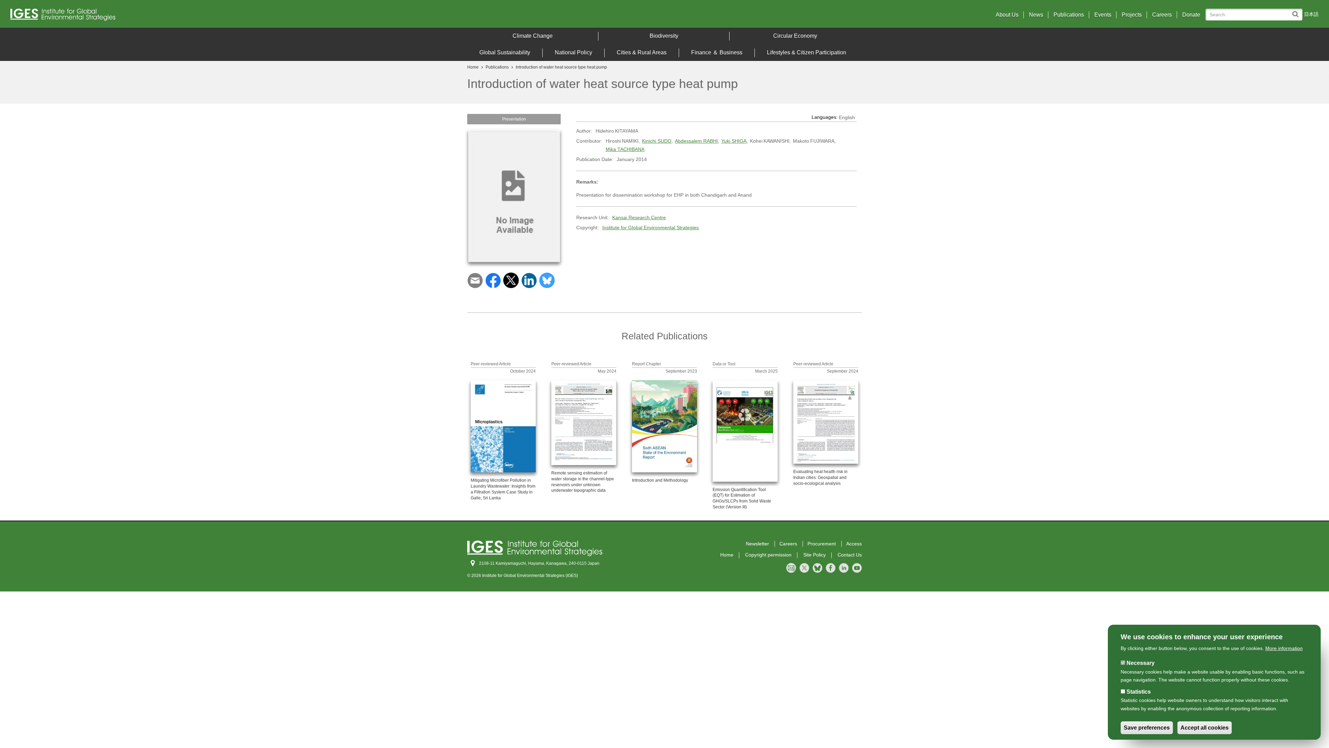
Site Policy (814, 554)
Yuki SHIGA (734, 141)
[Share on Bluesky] (547, 280)
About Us (1007, 15)
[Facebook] (493, 280)
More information (1284, 648)
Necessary (1141, 663)
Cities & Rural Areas (642, 52)
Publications (1069, 15)
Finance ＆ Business (716, 52)
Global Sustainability (504, 52)
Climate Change (533, 36)
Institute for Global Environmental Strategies (650, 227)
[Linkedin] (529, 280)
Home (473, 67)
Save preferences (1147, 728)
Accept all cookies (1205, 728)
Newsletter (757, 543)
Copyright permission (768, 554)
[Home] (172, 16)
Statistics (1139, 692)
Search (1297, 10)
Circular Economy (795, 36)
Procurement (821, 543)
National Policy (573, 52)
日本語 (1311, 14)
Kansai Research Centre (639, 217)
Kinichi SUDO (656, 141)
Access (854, 543)
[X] (511, 280)
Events (1102, 15)
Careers (1162, 15)
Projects (1132, 15)
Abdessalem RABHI (696, 141)
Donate (1191, 15)
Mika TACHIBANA (625, 149)
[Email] (475, 280)
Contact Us (850, 554)
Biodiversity (664, 36)
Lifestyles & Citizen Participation (806, 52)
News (1036, 15)
